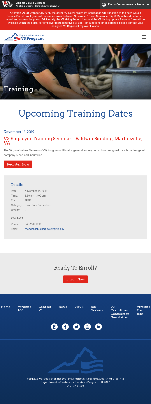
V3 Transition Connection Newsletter (120, 312)
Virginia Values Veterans (30, 2)
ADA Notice (75, 385)
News (63, 307)
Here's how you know (46, 6)
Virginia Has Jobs (143, 310)
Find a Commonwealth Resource (128, 4)
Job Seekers (97, 308)
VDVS (79, 307)
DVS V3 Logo (24, 37)
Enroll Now (75, 279)
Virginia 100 (24, 308)
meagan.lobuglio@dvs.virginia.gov (44, 228)
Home (5, 307)
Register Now (18, 164)
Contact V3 (45, 308)
